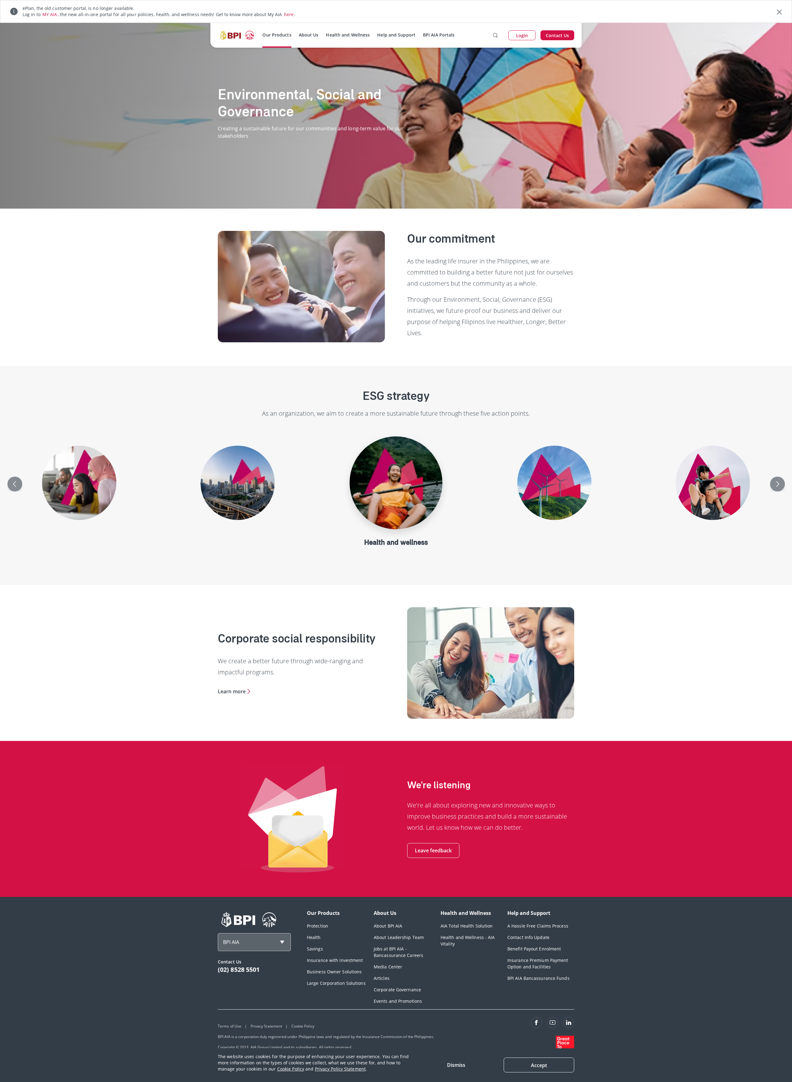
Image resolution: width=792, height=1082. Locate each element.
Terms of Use (229, 1026)
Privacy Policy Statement (340, 1069)
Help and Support (396, 35)
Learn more (232, 691)
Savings (315, 949)
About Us (309, 35)
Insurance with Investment (335, 960)
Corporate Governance (397, 990)
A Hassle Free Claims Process (537, 926)
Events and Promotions (398, 1001)
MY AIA (49, 14)
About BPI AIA (388, 926)
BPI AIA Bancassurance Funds (538, 978)
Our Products (276, 35)
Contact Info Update (528, 937)
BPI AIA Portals (439, 35)
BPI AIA (231, 942)
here (289, 14)
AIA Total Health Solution (467, 926)
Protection (317, 926)
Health (314, 937)
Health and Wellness (348, 35)
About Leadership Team (399, 937)
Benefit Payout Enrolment (534, 949)
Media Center (388, 967)
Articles (382, 978)
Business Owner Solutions (334, 972)
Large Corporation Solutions (336, 983)
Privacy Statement (266, 1026)
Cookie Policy (290, 1069)
